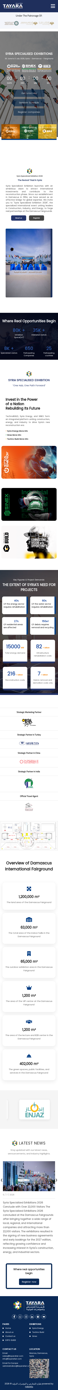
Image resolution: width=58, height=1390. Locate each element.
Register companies (29, 112)
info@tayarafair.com (12, 1358)
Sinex (34, 1336)
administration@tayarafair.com (17, 1366)
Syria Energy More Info (17, 431)
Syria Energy (38, 1328)
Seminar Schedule (29, 102)
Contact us (10, 1336)
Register (36, 218)
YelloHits (29, 1386)
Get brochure (29, 93)
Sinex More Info (13, 435)
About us (18, 218)
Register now (29, 1281)
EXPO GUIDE (10, 1340)
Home (8, 1328)
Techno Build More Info (17, 439)
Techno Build (38, 1332)
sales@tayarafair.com (13, 1356)
